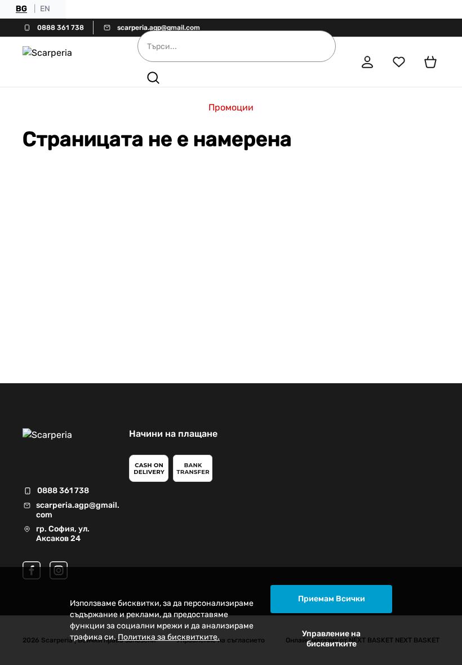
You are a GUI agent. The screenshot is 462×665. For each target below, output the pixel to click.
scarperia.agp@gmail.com (158, 28)
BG (21, 9)
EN (45, 9)
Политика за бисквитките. (169, 637)
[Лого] (64, 62)
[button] (153, 78)
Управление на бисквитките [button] (331, 639)
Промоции (231, 107)
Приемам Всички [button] (331, 599)
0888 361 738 (60, 28)
